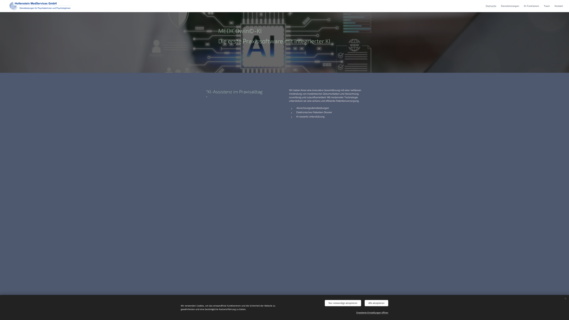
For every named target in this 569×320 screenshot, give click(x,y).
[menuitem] (492, 6)
